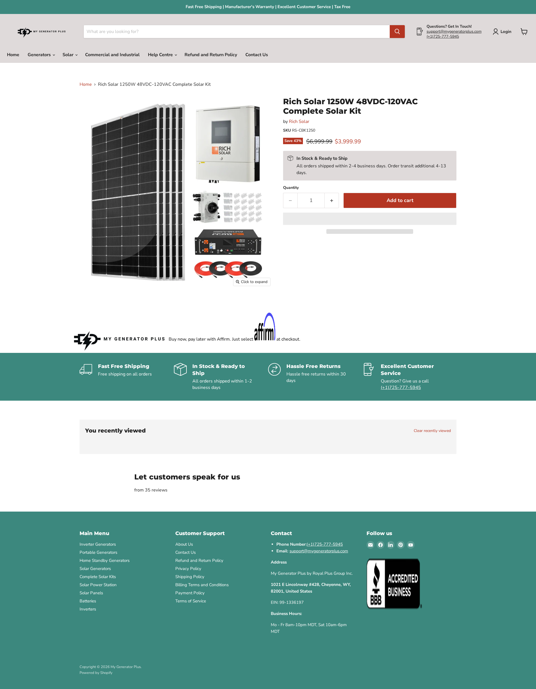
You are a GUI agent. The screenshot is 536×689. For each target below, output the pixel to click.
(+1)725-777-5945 (443, 36)
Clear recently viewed (432, 431)
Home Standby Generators (105, 560)
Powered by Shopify (96, 672)
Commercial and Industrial (112, 55)
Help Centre (161, 55)
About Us (184, 544)
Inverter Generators (98, 544)
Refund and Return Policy (211, 55)
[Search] (397, 31)
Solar (69, 55)
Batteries (88, 601)
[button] (369, 219)
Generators (40, 55)
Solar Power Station (98, 585)
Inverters (88, 609)
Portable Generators (98, 552)
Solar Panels (91, 593)
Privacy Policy (188, 568)
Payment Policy (190, 593)
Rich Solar (299, 121)
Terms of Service (190, 601)
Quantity (291, 188)
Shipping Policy (189, 576)
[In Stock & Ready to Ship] (221, 377)
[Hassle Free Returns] (315, 377)
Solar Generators (95, 568)
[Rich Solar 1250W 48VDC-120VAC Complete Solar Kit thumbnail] (90, 106)
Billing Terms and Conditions (202, 585)
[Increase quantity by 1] (332, 200)
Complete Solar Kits (98, 576)
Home (13, 55)
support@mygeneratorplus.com (454, 31)
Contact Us (256, 55)
